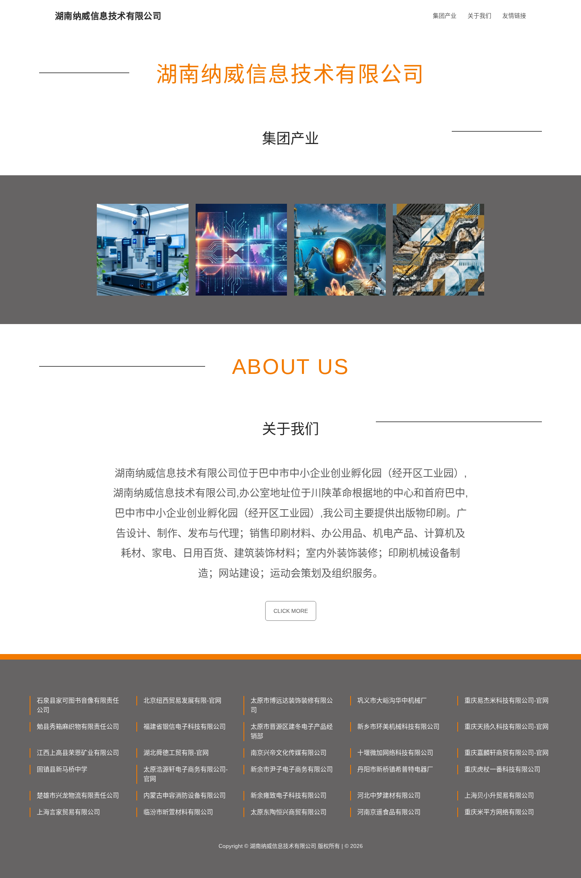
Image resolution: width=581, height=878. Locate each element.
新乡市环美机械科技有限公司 (398, 726)
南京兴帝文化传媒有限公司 (288, 752)
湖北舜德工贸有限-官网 (176, 752)
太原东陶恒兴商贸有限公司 (288, 812)
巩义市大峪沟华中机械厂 (392, 700)
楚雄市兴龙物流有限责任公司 (78, 795)
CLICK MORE (291, 611)
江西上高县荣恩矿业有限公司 (78, 752)
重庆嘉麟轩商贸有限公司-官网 (506, 752)
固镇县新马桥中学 (62, 769)
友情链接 (514, 15)
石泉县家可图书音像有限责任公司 (78, 705)
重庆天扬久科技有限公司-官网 (506, 726)
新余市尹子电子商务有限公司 (292, 769)
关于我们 (479, 15)
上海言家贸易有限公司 (68, 812)
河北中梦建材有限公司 (389, 795)
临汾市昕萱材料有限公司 (178, 812)
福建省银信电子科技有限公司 (184, 726)
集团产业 (444, 15)
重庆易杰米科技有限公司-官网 (506, 700)
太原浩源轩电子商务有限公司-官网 (185, 774)
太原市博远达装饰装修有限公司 (292, 705)
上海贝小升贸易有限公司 (499, 795)
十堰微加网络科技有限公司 (395, 752)
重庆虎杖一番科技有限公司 (502, 769)
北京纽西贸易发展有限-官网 (182, 700)
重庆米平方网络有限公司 (499, 812)
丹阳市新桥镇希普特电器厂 (395, 769)
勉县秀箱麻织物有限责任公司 (78, 726)
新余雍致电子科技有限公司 (288, 795)
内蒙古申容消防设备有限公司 (184, 795)
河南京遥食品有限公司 (389, 812)
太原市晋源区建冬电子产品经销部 (292, 731)
